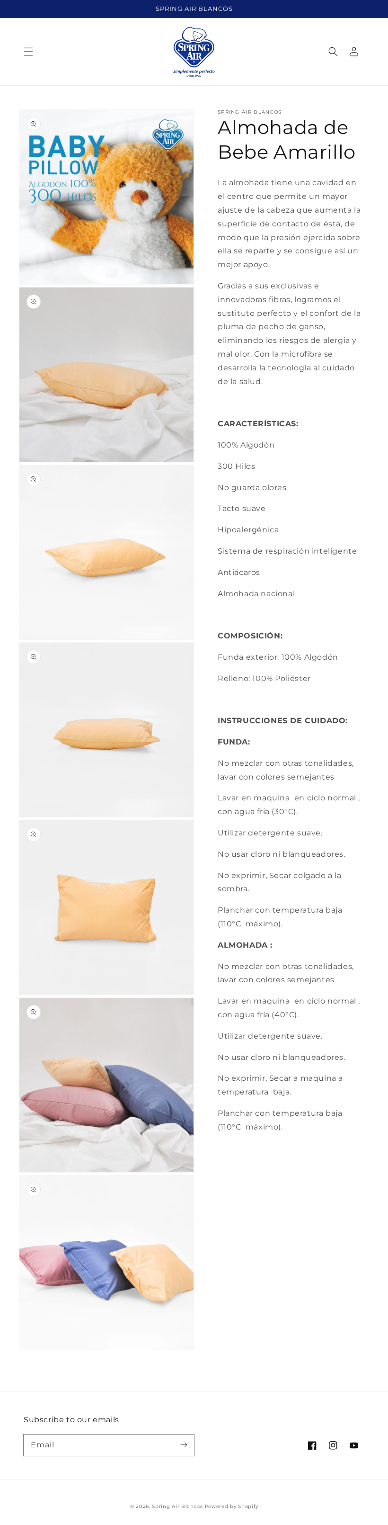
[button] (28, 51)
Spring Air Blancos (177, 1506)
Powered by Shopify (231, 1506)
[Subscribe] (183, 1445)
